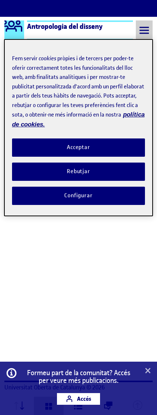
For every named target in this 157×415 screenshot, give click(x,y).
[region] (78, 127)
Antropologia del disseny (65, 26)
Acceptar (78, 147)
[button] (148, 371)
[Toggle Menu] (144, 30)
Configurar (78, 195)
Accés (83, 399)
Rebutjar (78, 171)
